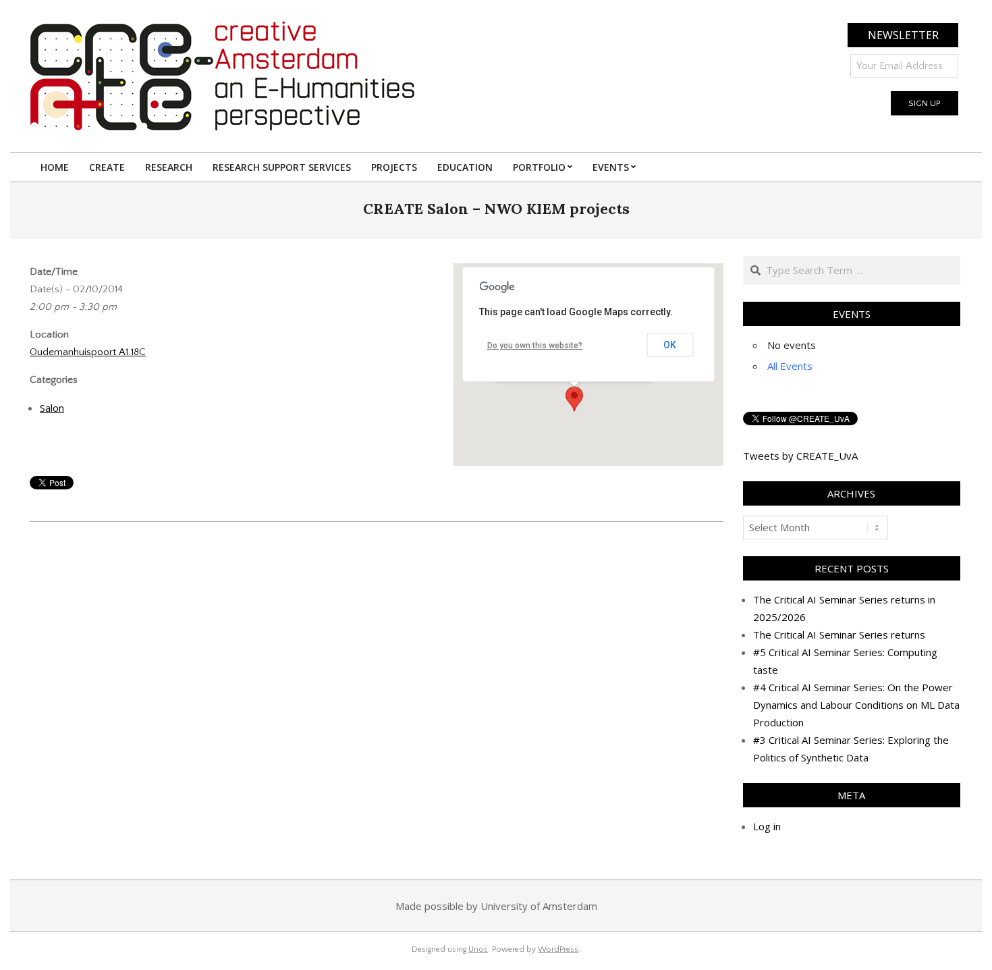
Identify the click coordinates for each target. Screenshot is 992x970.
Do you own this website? (534, 345)
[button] (574, 399)
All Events (789, 366)
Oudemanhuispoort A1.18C (88, 352)
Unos (478, 949)
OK (669, 345)
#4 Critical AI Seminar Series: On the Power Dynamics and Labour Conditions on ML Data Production (856, 704)
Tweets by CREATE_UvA (800, 455)
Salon (52, 407)
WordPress (558, 949)
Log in (767, 826)
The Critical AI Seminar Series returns (839, 634)
